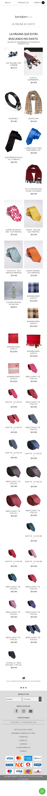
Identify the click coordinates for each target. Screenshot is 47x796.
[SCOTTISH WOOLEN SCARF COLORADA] (33, 186)
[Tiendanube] (23, 779)
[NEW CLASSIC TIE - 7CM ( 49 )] (13, 578)
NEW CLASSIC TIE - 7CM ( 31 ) (13, 482)
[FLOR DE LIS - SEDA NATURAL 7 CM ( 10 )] (13, 654)
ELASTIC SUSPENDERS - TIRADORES (33, 79)
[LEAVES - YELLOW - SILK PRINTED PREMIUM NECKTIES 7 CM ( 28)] (33, 227)
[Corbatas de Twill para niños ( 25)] (33, 145)
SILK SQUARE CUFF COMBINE (13, 64)
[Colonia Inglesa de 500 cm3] (13, 291)
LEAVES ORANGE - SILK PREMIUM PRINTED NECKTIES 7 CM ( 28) (33, 272)
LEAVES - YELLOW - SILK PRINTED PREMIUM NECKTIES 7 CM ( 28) (33, 231)
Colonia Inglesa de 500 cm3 (13, 303)
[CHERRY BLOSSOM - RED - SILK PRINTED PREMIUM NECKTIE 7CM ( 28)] (13, 227)
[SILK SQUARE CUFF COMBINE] (13, 60)
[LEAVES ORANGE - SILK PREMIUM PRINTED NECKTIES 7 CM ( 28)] (33, 255)
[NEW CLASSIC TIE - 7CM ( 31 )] (13, 472)
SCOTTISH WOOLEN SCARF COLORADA (33, 190)
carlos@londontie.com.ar (29, 722)
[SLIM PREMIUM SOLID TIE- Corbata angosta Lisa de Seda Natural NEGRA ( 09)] (13, 154)
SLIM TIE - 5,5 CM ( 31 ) (33, 454)
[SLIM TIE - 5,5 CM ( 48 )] (33, 527)
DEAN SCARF (33, 118)
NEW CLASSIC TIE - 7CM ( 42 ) (33, 613)
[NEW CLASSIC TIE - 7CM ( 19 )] (33, 368)
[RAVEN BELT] (13, 116)
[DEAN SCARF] (33, 116)
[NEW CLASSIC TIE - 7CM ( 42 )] (33, 604)
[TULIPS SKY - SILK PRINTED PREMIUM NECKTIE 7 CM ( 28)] (13, 268)
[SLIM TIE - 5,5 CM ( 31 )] (33, 445)
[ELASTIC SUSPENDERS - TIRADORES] (33, 75)
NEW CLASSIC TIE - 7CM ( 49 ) (13, 588)
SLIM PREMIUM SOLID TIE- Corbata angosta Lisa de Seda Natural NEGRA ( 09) (13, 158)
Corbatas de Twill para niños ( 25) (33, 149)
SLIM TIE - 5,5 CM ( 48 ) (33, 537)
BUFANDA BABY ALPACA (33, 297)
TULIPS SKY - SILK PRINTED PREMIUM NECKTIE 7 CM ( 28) (13, 272)
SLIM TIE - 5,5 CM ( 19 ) (13, 403)
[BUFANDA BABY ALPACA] (33, 287)
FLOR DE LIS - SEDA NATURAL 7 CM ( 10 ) (14, 664)
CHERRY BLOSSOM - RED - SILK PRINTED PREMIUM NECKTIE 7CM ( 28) (14, 231)
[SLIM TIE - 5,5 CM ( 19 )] (13, 393)
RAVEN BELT (14, 118)
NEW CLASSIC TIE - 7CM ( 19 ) (33, 378)
